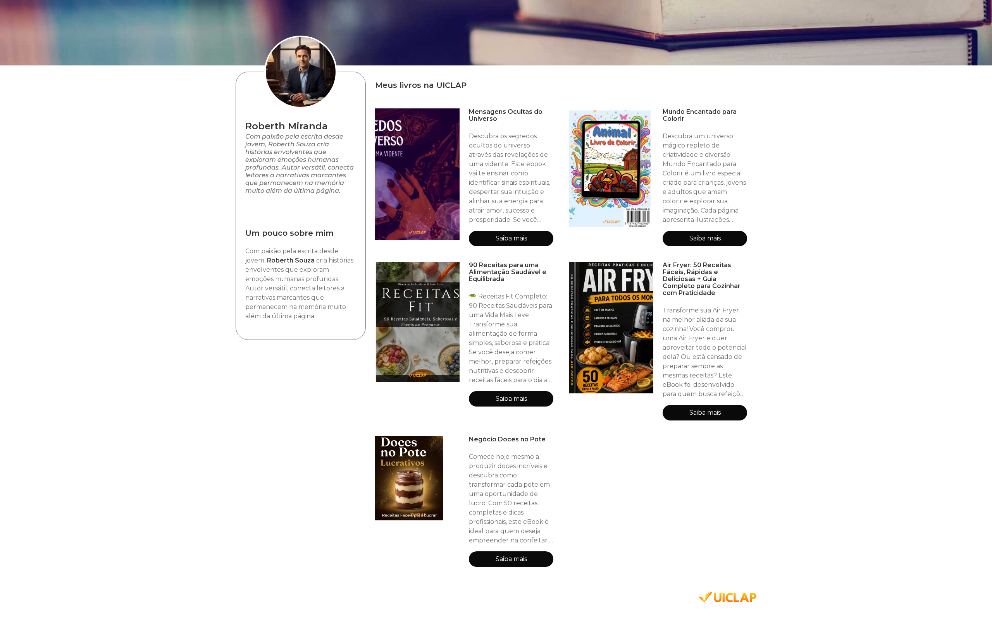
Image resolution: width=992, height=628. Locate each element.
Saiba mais (511, 238)
